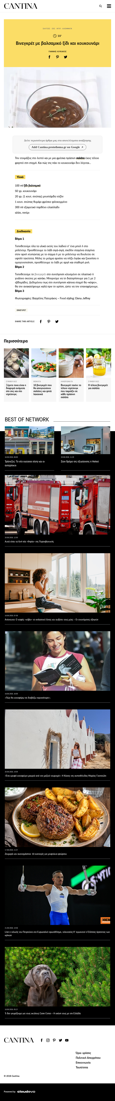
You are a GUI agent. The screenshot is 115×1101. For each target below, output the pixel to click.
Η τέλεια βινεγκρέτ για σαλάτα (98, 387)
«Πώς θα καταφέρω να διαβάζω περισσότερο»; (27, 697)
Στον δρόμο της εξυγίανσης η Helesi (80, 461)
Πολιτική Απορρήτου (88, 1058)
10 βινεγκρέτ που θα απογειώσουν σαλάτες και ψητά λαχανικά (42, 390)
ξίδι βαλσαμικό (32, 185)
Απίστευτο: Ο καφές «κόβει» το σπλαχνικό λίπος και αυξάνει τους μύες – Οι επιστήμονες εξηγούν (51, 619)
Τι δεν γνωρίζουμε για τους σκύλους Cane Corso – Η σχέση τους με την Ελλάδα (43, 1013)
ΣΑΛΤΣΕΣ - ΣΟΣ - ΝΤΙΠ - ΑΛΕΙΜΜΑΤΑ (57, 29)
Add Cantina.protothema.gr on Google (56, 147)
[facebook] (49, 57)
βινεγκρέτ (40, 274)
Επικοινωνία (83, 1062)
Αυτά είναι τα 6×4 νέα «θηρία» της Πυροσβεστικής (29, 541)
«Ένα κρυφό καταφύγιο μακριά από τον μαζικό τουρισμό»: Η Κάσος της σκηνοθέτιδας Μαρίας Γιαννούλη (55, 775)
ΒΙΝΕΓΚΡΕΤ (21, 310)
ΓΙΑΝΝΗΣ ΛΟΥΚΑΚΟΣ (57, 51)
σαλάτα (80, 158)
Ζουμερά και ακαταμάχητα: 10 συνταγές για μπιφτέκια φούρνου (36, 854)
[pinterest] (57, 57)
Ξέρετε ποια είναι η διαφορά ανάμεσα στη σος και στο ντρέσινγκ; (16, 390)
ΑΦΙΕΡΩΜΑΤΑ (67, 381)
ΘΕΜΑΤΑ (37, 381)
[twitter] (65, 57)
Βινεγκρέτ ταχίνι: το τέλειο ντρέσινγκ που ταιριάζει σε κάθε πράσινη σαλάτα (71, 391)
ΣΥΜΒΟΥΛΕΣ (11, 381)
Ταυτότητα (82, 1067)
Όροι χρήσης (83, 1053)
